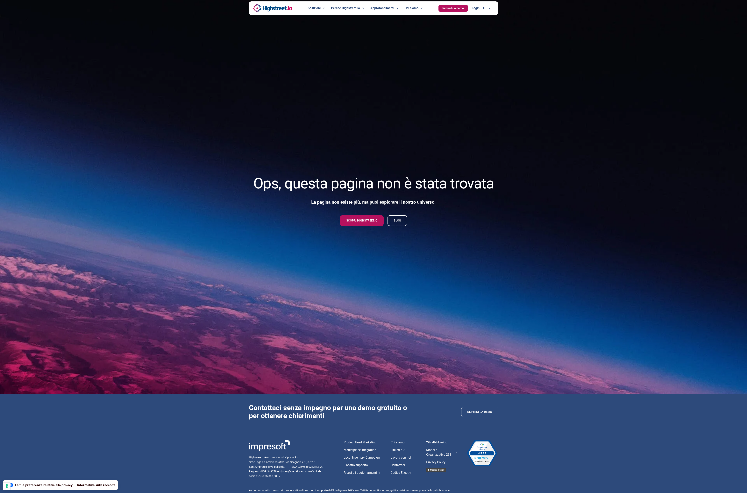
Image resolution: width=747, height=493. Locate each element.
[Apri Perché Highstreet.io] (363, 8)
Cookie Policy (437, 469)
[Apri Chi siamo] (421, 8)
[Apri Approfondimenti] (397, 8)
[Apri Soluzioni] (324, 8)
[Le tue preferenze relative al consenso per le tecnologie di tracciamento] (7, 486)
